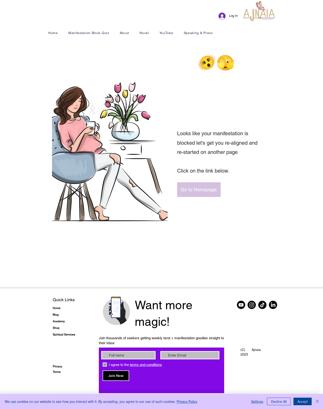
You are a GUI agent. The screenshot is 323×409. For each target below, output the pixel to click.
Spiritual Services (64, 334)
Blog (56, 314)
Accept (302, 401)
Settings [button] (257, 401)
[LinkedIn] (273, 305)
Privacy (57, 366)
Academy (59, 321)
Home (57, 308)
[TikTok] (262, 305)
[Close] (317, 401)
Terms (57, 372)
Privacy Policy (187, 401)
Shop (56, 328)
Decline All (279, 401)
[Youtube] (241, 305)
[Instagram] (252, 305)
